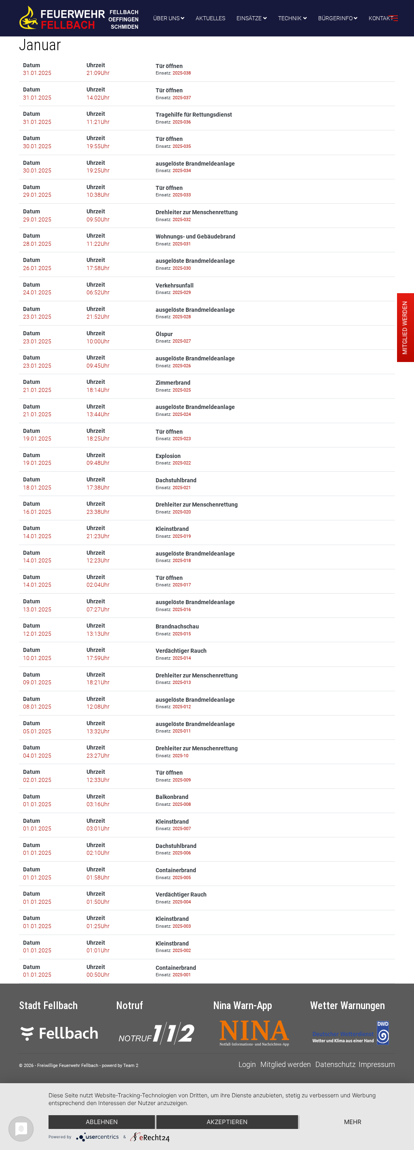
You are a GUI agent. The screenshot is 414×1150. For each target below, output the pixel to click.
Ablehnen (102, 1122)
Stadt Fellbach (48, 1006)
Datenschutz (335, 1064)
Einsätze (249, 18)
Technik (290, 18)
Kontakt (381, 18)
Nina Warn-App (242, 1006)
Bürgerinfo (335, 18)
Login (247, 1064)
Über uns (166, 18)
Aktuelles (210, 18)
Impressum (377, 1064)
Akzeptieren (227, 1122)
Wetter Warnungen (347, 1006)
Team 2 (130, 1065)
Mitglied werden (285, 1064)
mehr (352, 1122)
